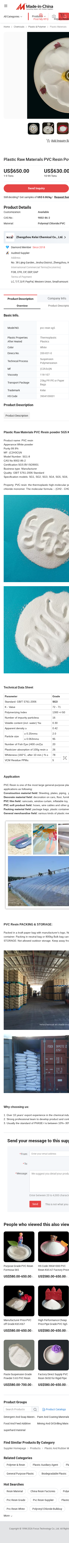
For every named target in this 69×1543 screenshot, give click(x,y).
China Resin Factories (43, 1491)
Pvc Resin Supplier (43, 1500)
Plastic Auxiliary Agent (45, 1464)
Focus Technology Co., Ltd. (46, 1528)
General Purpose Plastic (20, 1473)
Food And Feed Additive (17, 1423)
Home (7, 26)
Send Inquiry (36, 188)
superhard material (14, 1430)
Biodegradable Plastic (54, 1473)
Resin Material (15, 1491)
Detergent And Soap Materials (20, 1417)
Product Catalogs (55, 1409)
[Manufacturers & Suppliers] (34, 6)
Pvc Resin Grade (16, 1500)
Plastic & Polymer (37, 26)
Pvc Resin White (16, 1509)
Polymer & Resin (16, 1464)
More (7, 1515)
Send (35, 1204)
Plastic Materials (58, 26)
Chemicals (19, 26)
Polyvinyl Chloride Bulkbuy (47, 1509)
